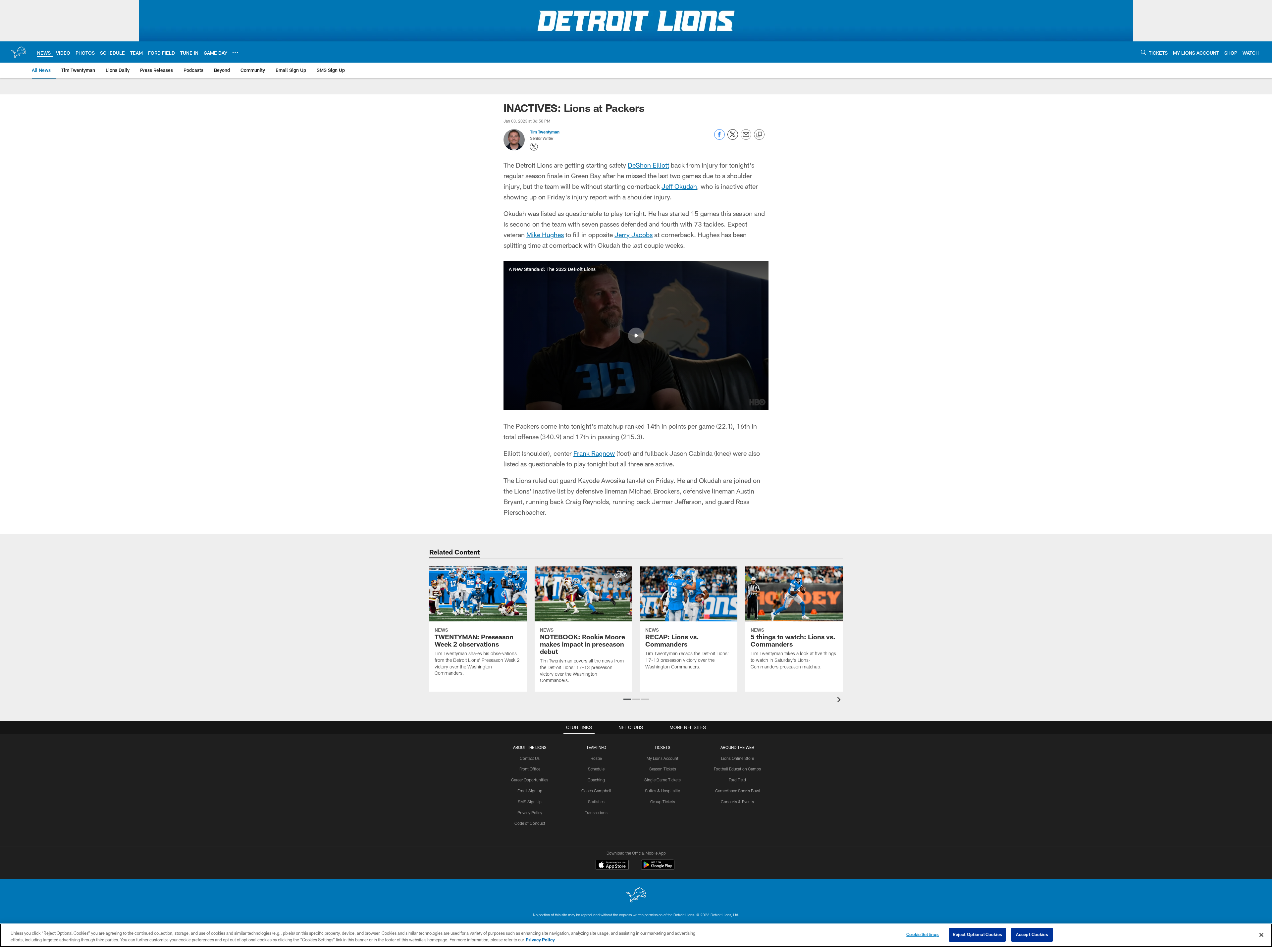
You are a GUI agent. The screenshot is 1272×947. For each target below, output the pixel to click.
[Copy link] (759, 134)
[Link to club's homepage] (18, 52)
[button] (636, 335)
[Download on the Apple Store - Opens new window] (612, 865)
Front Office (529, 768)
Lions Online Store (737, 758)
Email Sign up (529, 790)
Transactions (596, 812)
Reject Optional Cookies (977, 934)
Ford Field (737, 779)
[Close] (1261, 934)
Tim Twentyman (544, 132)
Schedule (596, 768)
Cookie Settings (922, 934)
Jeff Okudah (679, 186)
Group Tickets (662, 801)
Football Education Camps (737, 768)
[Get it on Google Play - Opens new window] (658, 868)
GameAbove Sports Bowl (737, 790)
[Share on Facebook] (719, 138)
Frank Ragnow (594, 453)
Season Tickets (662, 768)
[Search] (1143, 52)
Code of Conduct (529, 823)
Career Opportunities (529, 779)
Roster (596, 758)
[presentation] (840, 700)
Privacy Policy (529, 812)
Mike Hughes (545, 234)
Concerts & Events (737, 801)
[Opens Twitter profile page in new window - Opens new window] (534, 147)
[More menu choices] (235, 52)
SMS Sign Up (530, 801)
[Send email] (746, 138)
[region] (636, 935)
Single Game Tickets (662, 779)
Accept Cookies (1032, 934)
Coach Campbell (596, 790)
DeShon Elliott (648, 165)
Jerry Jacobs (633, 234)
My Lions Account (662, 758)
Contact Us (530, 758)
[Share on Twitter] (732, 138)
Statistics (596, 801)
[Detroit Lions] (636, 895)
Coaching (596, 779)
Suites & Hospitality (662, 790)
